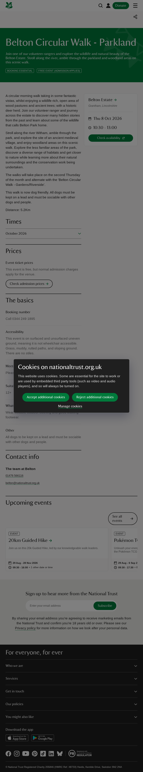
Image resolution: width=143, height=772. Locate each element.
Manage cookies (70, 406)
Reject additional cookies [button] (95, 397)
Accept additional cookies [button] (46, 397)
